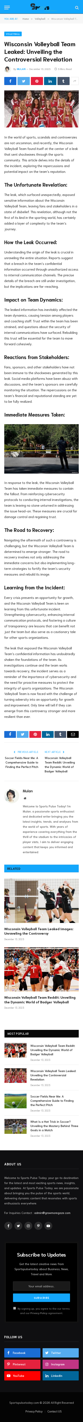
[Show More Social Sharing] (75, 81)
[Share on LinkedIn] (50, 81)
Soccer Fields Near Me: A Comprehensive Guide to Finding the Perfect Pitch (21, 762)
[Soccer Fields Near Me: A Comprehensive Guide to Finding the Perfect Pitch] (15, 1101)
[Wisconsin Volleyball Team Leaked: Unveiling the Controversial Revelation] (41, 108)
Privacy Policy (38, 1312)
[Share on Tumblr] (63, 81)
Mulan (21, 68)
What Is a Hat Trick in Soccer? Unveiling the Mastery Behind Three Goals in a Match (54, 1126)
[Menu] (7, 7)
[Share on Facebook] (10, 81)
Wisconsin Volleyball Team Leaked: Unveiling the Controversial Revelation (53, 1075)
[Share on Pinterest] (37, 81)
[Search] (76, 7)
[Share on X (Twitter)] (23, 81)
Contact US (54, 1411)
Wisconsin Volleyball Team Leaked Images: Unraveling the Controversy (38, 930)
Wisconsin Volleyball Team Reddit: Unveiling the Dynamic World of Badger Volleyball (40, 999)
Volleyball (13, 33)
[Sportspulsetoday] (43, 7)
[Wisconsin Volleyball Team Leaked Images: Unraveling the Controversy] (41, 901)
